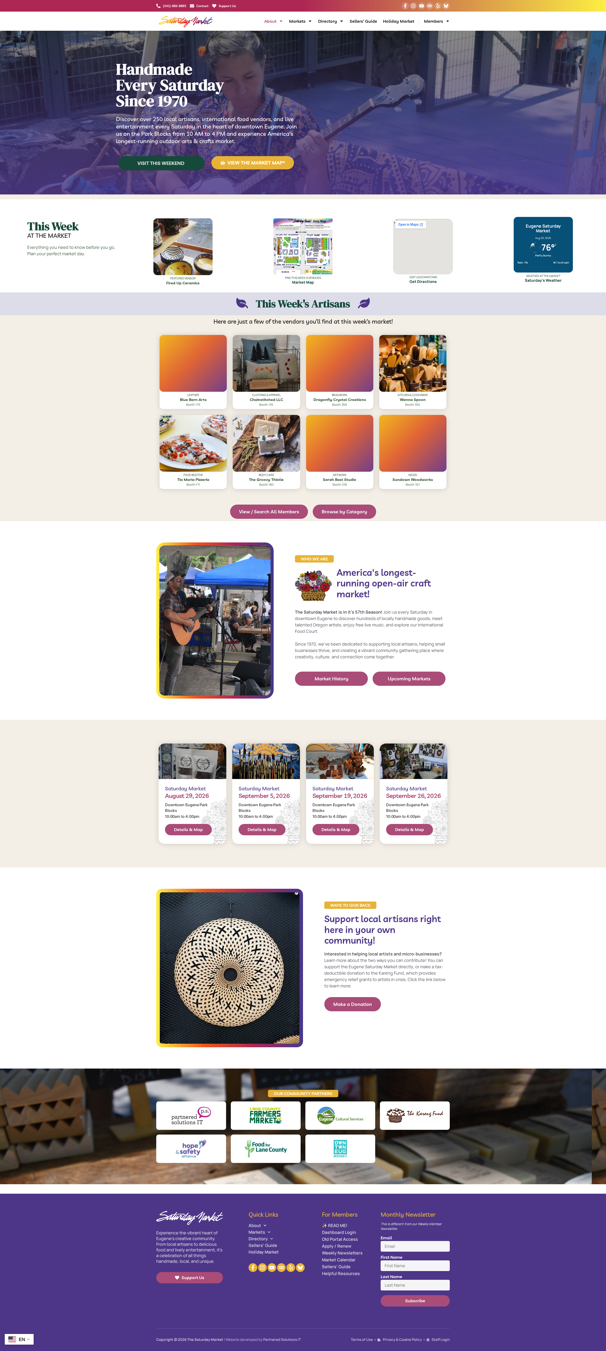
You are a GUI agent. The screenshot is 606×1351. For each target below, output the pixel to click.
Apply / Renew (336, 1246)
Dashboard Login (339, 1232)
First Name (391, 1257)
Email (386, 1238)
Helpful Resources (341, 1273)
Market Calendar (339, 1259)
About (270, 21)
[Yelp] (438, 6)
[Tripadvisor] (429, 6)
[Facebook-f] (405, 6)
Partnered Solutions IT (282, 1339)
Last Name (391, 1276)
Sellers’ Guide (363, 21)
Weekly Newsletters (342, 1252)
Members (433, 21)
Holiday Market (398, 21)
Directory (327, 21)
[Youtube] (421, 6)
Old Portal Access (340, 1239)
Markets (297, 21)
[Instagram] (413, 6)
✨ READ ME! (334, 1225)
